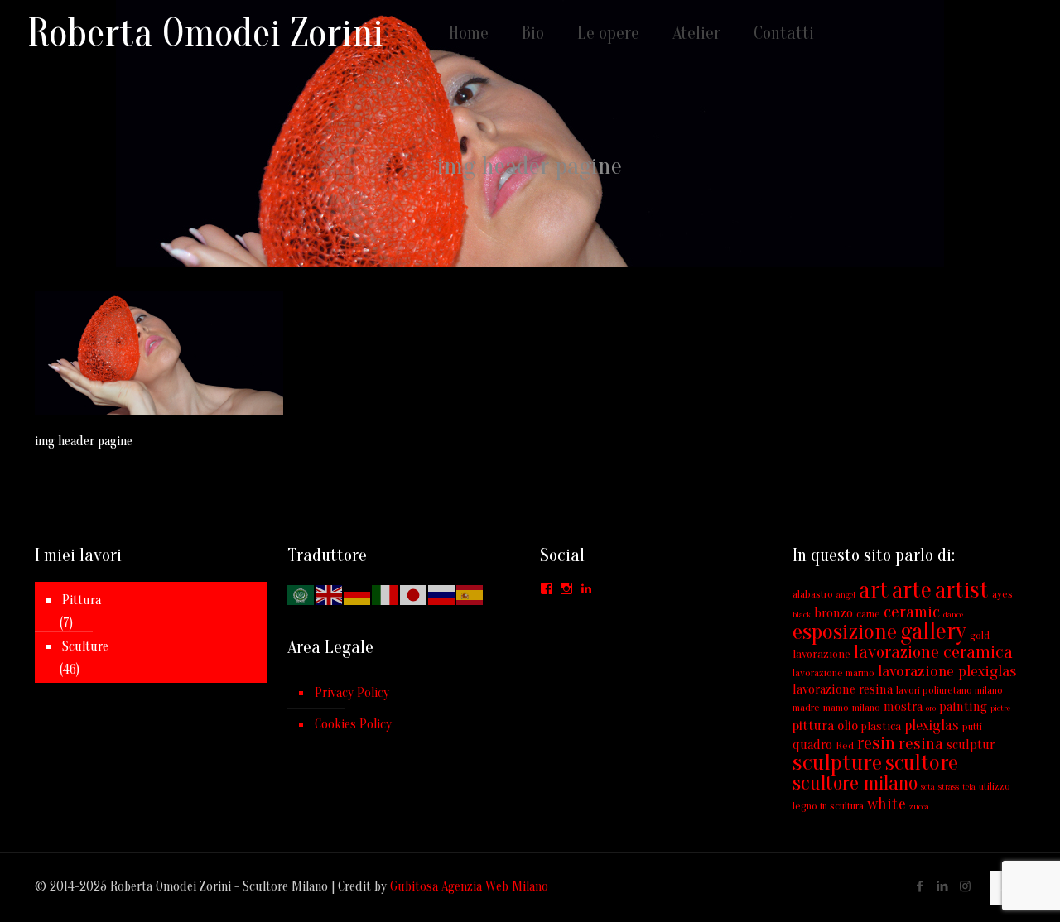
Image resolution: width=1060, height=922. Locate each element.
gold (980, 635)
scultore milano (855, 783)
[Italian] (386, 594)
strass (948, 786)
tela (969, 786)
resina (921, 743)
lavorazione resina (843, 689)
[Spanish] (470, 594)
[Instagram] (965, 887)
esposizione (845, 631)
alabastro (813, 594)
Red (845, 745)
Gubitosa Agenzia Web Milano (469, 886)
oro (931, 708)
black (802, 614)
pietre (1000, 708)
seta (928, 786)
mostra (903, 706)
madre (806, 707)
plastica (881, 726)
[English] (330, 594)
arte (912, 590)
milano (866, 707)
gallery (933, 631)
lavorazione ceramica (933, 652)
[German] (358, 594)
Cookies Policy (353, 724)
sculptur (971, 744)
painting (963, 706)
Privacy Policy (352, 692)
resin (876, 743)
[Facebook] (920, 887)
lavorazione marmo (833, 672)
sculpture (837, 762)
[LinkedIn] (943, 887)
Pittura (81, 600)
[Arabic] (301, 594)
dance (953, 614)
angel (845, 594)
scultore (921, 763)
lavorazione (821, 654)
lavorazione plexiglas (947, 671)
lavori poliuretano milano (949, 690)
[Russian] (442, 594)
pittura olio (825, 725)
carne (868, 613)
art (874, 590)
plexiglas (931, 725)
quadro (812, 744)
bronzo (833, 613)
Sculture (85, 646)
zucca (919, 806)
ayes (1002, 594)
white (886, 804)
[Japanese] (414, 594)
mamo (836, 707)
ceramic (912, 612)
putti (972, 726)
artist (962, 590)
